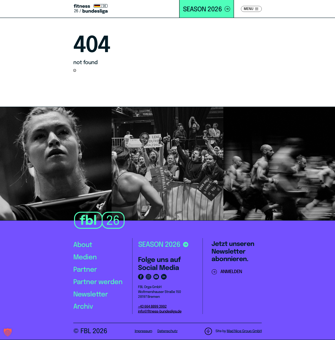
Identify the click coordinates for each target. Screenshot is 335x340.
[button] (7, 332)
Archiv (83, 306)
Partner (85, 269)
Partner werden (97, 282)
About (82, 245)
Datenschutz (167, 331)
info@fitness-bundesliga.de (159, 311)
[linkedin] (164, 277)
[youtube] (156, 277)
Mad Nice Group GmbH (244, 331)
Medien (85, 257)
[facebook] (141, 277)
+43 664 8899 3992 (152, 306)
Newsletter (90, 294)
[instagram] (148, 277)
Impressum (143, 331)
